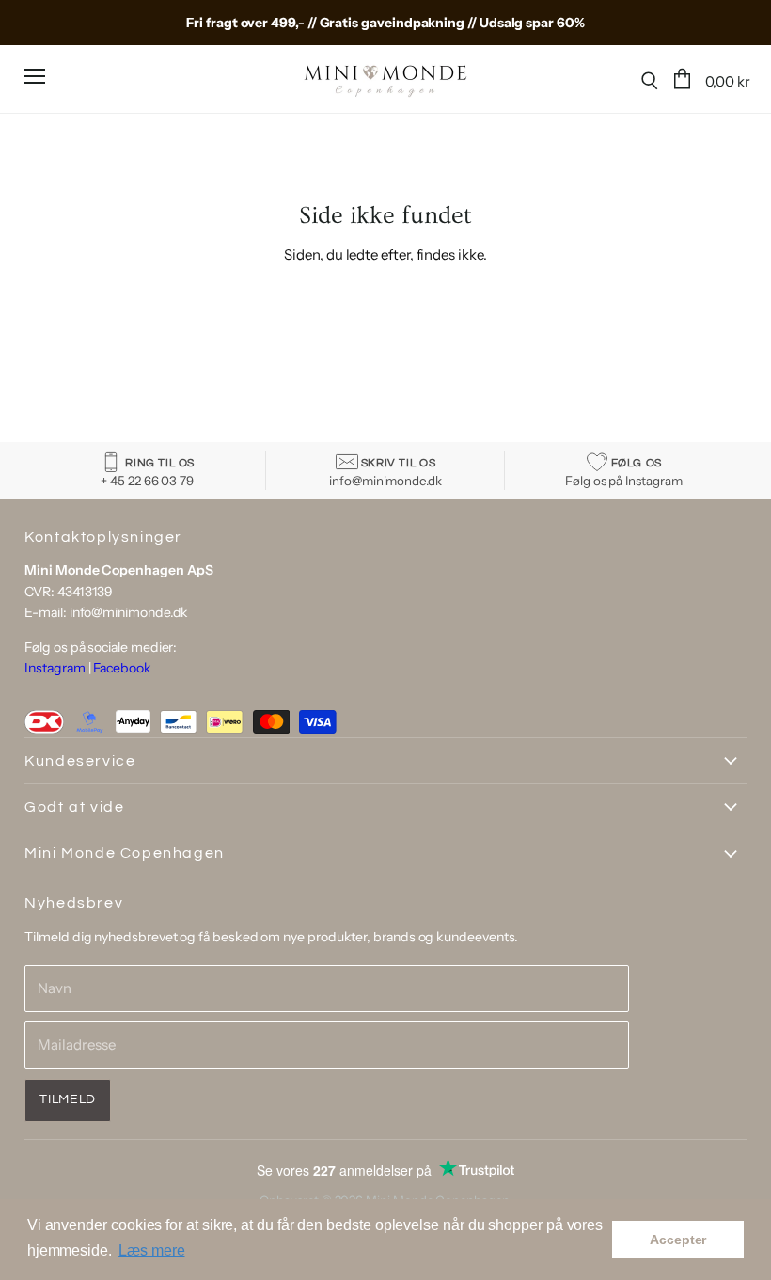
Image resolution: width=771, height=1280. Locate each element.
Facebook (121, 667)
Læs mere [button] (151, 1250)
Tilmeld (67, 1099)
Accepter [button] (678, 1239)
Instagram (54, 667)
